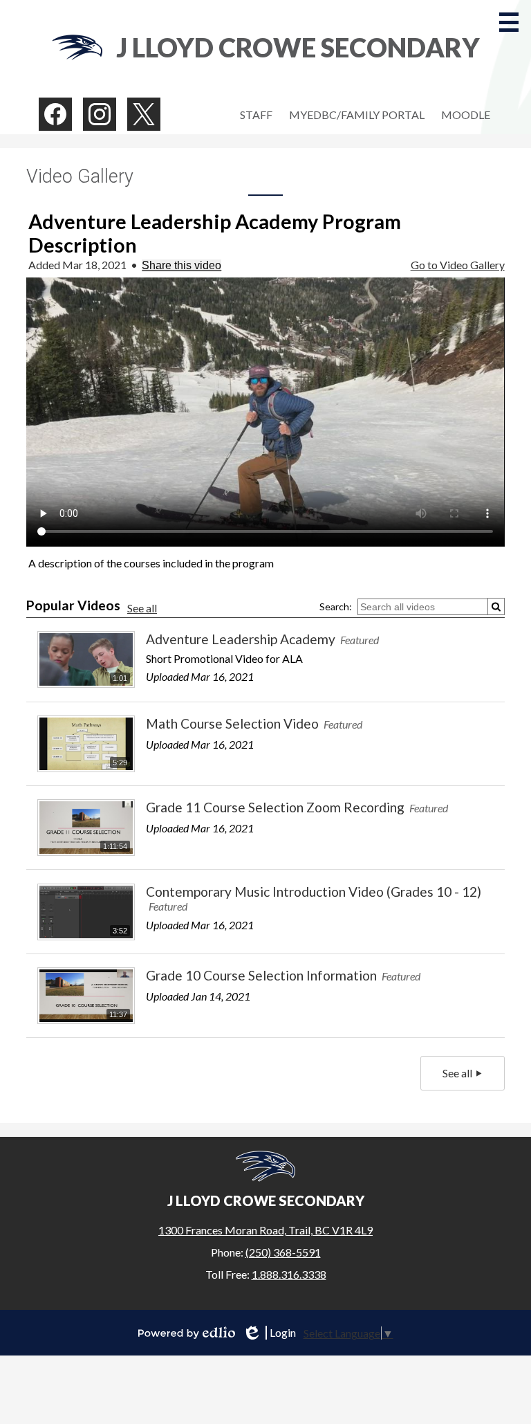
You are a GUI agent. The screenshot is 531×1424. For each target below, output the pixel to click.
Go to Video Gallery (458, 264)
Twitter (143, 114)
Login (269, 1332)
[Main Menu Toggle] (509, 22)
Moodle (465, 114)
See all (142, 607)
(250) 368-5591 (283, 1252)
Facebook (55, 114)
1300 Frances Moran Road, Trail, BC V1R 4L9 (265, 1229)
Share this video (181, 265)
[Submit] (496, 606)
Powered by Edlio (186, 1333)
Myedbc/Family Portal (357, 114)
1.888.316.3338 (289, 1274)
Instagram (99, 114)
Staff (256, 114)
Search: (335, 606)
